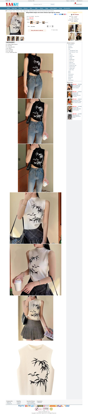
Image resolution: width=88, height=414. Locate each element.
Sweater (71, 54)
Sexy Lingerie (53, 8)
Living (60, 8)
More (80, 23)
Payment (19, 402)
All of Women (71, 44)
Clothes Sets (71, 68)
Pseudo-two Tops (72, 65)
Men (31, 8)
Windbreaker (71, 59)
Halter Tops (25, 10)
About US (9, 402)
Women (25, 8)
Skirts (69, 71)
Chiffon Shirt (71, 56)
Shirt (70, 53)
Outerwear (70, 47)
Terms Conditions (30, 402)
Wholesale (40, 402)
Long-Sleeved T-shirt (73, 50)
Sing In (67, 0)
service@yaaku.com (45, 411)
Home (8, 8)
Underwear (70, 75)
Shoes (41, 8)
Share (57, 14)
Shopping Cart (78, 4)
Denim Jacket (72, 63)
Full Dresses (70, 80)
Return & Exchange (31, 403)
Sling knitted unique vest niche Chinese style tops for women (41, 10)
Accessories (67, 8)
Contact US (9, 403)
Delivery (18, 403)
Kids (36, 8)
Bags (47, 8)
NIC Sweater (76, 14)
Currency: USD (31, 0)
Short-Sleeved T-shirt (73, 52)
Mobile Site (8, 0)
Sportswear (70, 77)
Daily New (14, 8)
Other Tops (71, 69)
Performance (71, 74)
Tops (21, 10)
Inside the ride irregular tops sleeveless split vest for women (76, 94)
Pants (69, 72)
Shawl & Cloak (72, 66)
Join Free (72, 0)
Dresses (70, 46)
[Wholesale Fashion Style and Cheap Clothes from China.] (12, 6)
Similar (20, 8)
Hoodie (70, 57)
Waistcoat (71, 62)
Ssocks (69, 78)
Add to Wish (55, 29)
